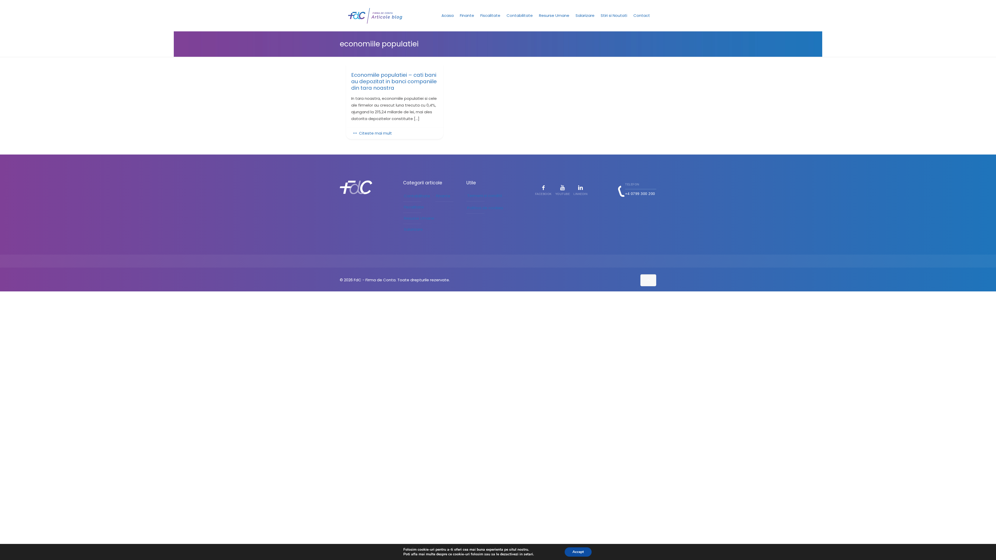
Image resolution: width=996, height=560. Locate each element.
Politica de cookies (485, 208)
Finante (443, 196)
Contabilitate (417, 196)
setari (528, 554)
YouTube (562, 193)
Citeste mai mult (375, 133)
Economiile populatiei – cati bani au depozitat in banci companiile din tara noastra (394, 81)
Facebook (543, 193)
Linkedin (580, 193)
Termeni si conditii (484, 195)
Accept (578, 551)
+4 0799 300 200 (640, 194)
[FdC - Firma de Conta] (375, 15)
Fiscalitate (414, 207)
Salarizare (413, 229)
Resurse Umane (419, 218)
